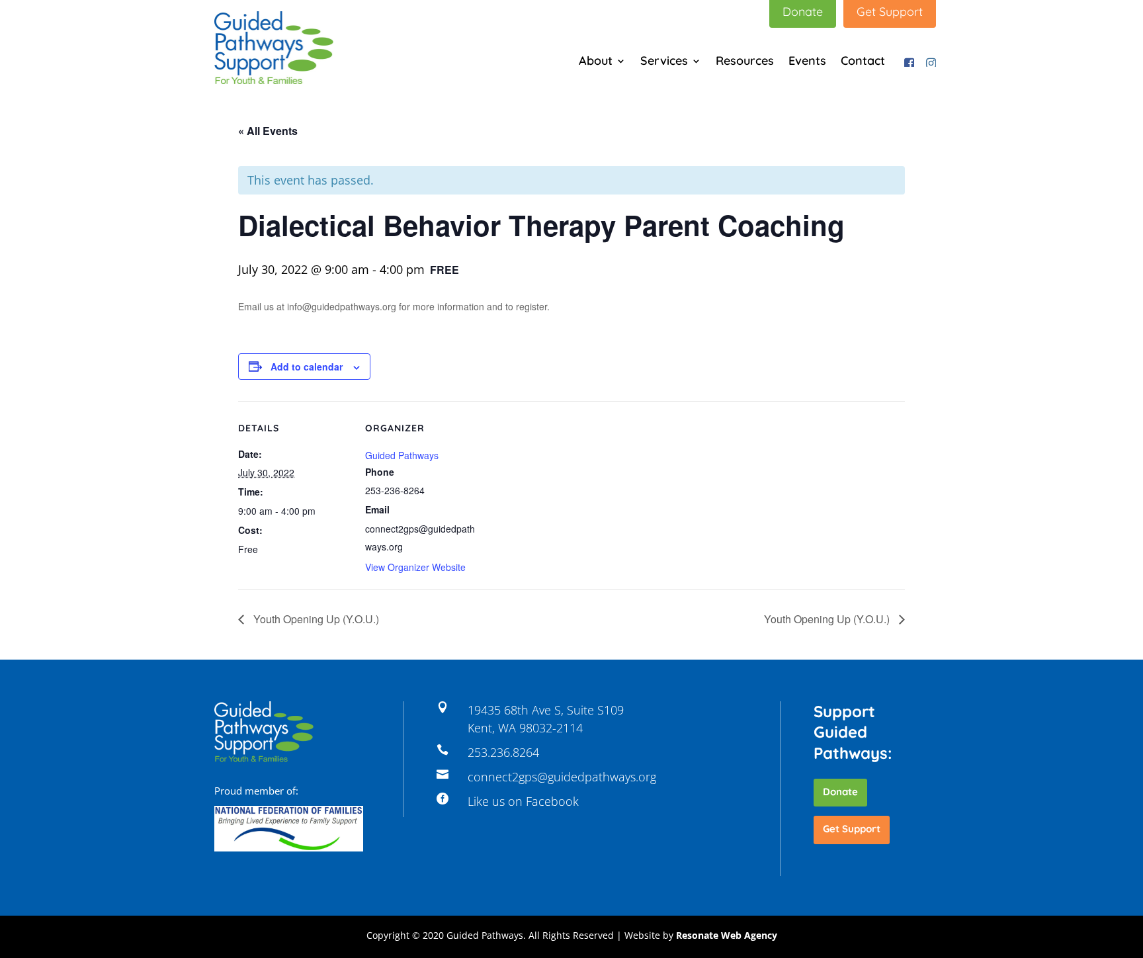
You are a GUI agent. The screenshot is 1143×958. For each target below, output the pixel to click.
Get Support (851, 828)
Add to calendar (307, 366)
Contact (863, 62)
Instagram (928, 60)
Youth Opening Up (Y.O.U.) (315, 619)
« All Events (268, 130)
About (596, 62)
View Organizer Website (415, 567)
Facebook (907, 60)
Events (807, 62)
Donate (840, 791)
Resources (745, 62)
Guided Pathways (402, 455)
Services (664, 62)
